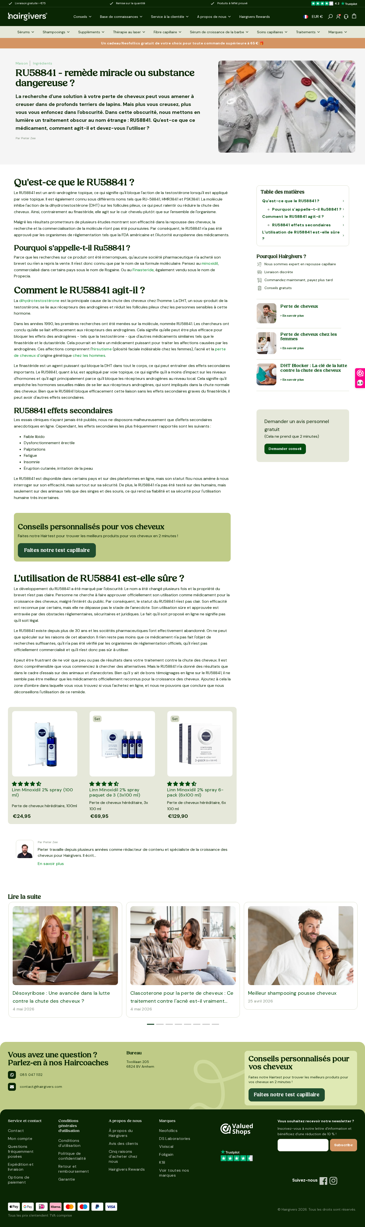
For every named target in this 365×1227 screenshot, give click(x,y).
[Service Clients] (346, 17)
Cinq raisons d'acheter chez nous (123, 1156)
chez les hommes (89, 355)
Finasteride (143, 269)
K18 (162, 1162)
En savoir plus (51, 863)
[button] (305, 17)
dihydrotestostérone (39, 300)
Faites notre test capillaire (57, 550)
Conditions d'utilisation (69, 1143)
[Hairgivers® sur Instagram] (333, 1181)
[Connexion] (338, 17)
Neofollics (168, 1130)
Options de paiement (18, 1180)
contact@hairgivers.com (41, 1086)
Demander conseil (285, 449)
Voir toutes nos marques (174, 1173)
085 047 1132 (31, 1074)
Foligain (166, 1154)
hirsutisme (102, 349)
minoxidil (210, 263)
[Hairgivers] (36, 17)
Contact (16, 1130)
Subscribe (343, 1145)
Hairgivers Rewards (127, 1169)
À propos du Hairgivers (121, 1133)
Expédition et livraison (21, 1167)
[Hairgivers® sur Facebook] (324, 1181)
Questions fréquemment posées (21, 1151)
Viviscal (166, 1146)
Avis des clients (123, 1143)
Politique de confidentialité (72, 1156)
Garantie (66, 1179)
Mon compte (20, 1138)
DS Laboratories (174, 1138)
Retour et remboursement (73, 1169)
